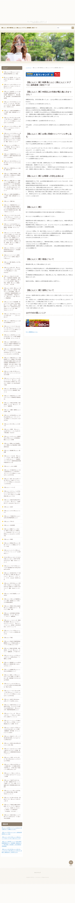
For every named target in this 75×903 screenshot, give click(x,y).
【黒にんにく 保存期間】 (9, 525)
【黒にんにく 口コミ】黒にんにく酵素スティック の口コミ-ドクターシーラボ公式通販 (12, 128)
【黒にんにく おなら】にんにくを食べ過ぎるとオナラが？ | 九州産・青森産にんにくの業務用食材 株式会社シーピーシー (12, 751)
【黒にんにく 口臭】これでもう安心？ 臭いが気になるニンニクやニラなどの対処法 (12, 759)
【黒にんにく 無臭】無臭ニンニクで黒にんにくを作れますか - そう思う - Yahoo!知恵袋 (12, 816)
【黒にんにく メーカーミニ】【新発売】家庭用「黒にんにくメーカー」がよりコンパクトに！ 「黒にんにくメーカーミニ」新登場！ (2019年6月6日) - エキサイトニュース (12, 623)
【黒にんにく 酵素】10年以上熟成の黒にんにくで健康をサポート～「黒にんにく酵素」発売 (12, 607)
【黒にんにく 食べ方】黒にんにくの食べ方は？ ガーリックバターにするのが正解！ (12, 163)
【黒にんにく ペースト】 (9, 487)
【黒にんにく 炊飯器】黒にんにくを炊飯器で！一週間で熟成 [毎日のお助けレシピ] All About (12, 155)
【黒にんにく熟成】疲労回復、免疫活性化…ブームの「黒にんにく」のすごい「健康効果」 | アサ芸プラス (12, 650)
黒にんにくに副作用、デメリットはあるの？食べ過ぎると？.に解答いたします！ (12, 79)
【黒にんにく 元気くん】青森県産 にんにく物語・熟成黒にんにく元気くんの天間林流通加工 (12, 600)
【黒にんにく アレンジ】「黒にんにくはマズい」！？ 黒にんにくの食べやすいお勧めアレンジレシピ (12, 715)
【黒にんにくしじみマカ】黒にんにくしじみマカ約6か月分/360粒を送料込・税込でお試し (12, 685)
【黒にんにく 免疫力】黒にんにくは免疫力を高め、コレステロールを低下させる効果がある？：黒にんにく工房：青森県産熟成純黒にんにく (12, 707)
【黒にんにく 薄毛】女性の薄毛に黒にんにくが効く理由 (12, 744)
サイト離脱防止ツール (32, 332)
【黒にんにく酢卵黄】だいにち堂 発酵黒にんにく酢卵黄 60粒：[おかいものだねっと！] (12, 664)
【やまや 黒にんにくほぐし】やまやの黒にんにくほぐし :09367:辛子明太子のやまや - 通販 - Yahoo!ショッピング (12, 560)
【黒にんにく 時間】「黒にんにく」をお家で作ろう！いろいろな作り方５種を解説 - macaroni (12, 431)
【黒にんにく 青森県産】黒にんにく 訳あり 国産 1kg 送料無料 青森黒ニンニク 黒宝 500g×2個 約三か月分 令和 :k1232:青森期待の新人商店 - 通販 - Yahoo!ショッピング (12, 208)
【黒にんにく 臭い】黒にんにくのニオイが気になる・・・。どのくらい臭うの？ (12, 315)
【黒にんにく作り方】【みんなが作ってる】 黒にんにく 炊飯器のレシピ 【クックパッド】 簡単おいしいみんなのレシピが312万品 (12, 120)
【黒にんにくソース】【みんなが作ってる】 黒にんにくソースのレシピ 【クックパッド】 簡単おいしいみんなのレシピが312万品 (12, 693)
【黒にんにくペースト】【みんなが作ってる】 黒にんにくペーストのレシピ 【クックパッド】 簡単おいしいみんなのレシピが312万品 (12, 329)
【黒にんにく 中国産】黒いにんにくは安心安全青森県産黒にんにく (12, 517)
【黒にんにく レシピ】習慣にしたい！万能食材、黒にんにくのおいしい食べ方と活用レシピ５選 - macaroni (12, 148)
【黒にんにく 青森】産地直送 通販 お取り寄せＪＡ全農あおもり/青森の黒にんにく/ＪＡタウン (13, 175)
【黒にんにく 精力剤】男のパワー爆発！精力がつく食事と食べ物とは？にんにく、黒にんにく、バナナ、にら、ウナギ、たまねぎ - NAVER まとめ (12, 576)
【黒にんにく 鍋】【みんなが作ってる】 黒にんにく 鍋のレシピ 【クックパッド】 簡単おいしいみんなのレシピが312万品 (12, 481)
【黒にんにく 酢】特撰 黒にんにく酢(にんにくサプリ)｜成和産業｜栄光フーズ (19, 27)
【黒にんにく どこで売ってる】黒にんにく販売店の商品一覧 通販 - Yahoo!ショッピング (12, 792)
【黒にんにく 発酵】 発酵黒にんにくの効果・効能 (12, 410)
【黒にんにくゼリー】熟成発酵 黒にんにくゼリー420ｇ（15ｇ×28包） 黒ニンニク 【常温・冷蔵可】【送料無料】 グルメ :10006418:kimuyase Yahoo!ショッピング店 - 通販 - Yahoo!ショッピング (12, 306)
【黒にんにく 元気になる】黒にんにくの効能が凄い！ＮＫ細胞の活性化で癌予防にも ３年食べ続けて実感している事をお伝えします (12, 767)
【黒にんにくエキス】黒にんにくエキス (12, 511)
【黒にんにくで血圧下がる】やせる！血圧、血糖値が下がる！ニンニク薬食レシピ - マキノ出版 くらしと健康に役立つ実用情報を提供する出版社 (12, 783)
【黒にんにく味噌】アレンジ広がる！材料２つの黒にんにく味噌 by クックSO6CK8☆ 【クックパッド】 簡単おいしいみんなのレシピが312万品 (12, 532)
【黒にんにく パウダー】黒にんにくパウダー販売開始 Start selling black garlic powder (12, 567)
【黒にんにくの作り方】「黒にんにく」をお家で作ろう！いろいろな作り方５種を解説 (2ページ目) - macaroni (12, 270)
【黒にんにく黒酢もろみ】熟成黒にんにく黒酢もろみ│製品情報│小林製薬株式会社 (12, 445)
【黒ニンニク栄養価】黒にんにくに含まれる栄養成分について (12, 670)
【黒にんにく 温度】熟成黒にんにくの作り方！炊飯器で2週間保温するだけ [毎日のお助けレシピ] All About (12, 343)
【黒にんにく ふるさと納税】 (10, 466)
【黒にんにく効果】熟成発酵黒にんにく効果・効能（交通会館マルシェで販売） (12, 196)
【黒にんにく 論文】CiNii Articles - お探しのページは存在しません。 (12, 700)
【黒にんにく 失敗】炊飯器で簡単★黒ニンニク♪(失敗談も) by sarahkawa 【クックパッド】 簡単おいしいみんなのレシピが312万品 (12, 351)
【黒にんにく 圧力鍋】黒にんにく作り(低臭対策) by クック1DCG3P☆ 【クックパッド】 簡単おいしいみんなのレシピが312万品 (12, 472)
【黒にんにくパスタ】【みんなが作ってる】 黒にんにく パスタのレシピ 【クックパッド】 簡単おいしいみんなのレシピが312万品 (12, 218)
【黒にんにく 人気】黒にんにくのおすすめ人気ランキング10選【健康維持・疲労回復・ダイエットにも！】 (12, 336)
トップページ (28, 67)
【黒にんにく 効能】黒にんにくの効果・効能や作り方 (12, 169)
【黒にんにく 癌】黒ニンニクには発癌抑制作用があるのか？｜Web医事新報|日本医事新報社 (12, 249)
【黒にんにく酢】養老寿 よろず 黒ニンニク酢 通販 (12, 263)
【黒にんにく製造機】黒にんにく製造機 (12, 451)
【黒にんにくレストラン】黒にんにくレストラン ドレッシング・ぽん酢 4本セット (12, 552)
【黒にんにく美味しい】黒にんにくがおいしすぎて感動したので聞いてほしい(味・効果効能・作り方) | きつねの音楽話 (12, 677)
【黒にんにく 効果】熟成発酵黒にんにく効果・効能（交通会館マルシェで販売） (12, 112)
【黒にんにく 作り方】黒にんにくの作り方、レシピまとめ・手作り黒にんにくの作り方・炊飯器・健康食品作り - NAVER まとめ (12, 104)
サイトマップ (37, 872)
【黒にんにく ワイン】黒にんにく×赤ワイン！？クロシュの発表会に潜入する (12, 632)
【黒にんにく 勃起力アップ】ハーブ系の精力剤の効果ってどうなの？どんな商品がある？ (12, 738)
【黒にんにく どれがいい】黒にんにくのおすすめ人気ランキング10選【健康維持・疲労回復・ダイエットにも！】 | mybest (12, 730)
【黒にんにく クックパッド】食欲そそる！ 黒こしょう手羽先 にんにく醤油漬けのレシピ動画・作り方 (12, 722)
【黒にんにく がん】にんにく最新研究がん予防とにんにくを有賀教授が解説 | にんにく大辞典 (12, 438)
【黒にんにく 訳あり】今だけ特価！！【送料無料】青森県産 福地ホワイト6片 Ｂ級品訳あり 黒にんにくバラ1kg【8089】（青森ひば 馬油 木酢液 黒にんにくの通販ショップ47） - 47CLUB (12, 280)
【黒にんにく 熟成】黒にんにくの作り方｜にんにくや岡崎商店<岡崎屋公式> (12, 397)
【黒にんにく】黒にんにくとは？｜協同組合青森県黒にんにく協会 (12, 72)
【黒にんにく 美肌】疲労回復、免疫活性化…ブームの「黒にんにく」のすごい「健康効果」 (12, 404)
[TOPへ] (71, 862)
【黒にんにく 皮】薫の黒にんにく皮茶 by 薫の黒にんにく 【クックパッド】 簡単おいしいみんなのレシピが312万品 (12, 418)
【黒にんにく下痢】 (8, 637)
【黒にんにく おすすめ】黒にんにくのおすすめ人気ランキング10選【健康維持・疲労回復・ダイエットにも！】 (12, 226)
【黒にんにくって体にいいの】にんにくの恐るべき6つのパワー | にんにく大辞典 (12, 775)
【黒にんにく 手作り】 (9, 521)
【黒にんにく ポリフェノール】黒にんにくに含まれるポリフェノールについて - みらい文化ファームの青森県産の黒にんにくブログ (12, 494)
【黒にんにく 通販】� (9, 201)
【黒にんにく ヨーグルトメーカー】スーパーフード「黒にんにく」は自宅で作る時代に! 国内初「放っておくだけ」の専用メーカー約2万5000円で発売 (12, 382)
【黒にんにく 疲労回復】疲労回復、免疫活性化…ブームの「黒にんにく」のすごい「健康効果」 (12, 615)
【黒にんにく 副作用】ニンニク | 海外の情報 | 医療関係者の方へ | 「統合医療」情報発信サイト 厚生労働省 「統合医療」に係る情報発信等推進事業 (12, 95)
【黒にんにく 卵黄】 (8, 539)
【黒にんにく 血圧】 (8, 506)
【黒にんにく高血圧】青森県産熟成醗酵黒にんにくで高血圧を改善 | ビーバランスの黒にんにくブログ (12, 643)
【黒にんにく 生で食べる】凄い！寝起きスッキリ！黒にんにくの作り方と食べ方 (12, 799)
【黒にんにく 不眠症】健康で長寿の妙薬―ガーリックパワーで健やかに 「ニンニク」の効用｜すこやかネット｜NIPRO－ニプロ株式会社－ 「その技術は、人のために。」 (12, 808)
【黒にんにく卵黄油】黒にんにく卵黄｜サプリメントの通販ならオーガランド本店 (12, 545)
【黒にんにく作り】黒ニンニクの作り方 (12, 424)
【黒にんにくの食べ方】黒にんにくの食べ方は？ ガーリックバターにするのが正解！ (12, 373)
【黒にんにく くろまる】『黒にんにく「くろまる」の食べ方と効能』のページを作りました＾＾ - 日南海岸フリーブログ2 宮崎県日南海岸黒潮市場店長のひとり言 (12, 459)
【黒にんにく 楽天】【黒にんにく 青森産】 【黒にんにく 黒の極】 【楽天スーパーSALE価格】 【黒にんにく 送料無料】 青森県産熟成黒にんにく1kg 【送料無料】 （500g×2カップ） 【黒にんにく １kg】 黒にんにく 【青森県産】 (12, 293)
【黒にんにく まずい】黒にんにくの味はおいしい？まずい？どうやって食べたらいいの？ (12, 86)
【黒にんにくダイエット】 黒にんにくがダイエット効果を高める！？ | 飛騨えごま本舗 (12, 657)
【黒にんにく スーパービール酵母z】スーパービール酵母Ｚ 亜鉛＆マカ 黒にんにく (12, 257)
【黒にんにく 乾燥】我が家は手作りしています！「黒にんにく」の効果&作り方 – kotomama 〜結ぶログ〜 (12, 501)
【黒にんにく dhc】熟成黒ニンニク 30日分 (12, 594)
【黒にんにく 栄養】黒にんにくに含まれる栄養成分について (12, 321)
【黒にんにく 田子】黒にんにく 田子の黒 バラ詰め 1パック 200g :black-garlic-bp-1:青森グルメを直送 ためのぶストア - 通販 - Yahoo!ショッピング (12, 586)
